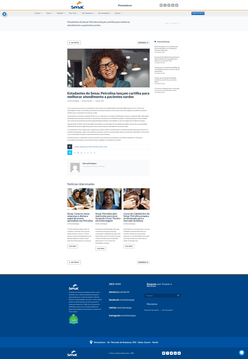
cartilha (76, 147)
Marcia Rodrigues (74, 101)
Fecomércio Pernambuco (151, 310)
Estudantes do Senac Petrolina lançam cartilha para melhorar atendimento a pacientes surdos (108, 95)
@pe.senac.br (119, 291)
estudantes (82, 147)
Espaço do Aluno (198, 13)
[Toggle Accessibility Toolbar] (4, 14)
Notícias (174, 23)
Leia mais (72, 246)
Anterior (75, 43)
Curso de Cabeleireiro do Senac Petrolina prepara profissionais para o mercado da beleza (137, 217)
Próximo (142, 43)
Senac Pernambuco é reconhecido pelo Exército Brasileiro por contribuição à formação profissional (166, 48)
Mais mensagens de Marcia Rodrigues (94, 166)
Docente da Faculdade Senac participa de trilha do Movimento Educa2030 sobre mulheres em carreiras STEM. (167, 59)
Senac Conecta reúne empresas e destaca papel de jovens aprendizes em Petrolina (80, 217)
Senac (80, 5)
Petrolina (89, 101)
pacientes (89, 147)
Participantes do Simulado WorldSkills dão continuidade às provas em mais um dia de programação (167, 69)
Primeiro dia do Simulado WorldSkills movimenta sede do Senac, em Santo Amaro (166, 79)
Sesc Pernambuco (167, 310)
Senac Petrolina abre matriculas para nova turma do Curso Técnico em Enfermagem (108, 217)
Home (167, 23)
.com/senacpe (121, 299)
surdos (105, 147)
